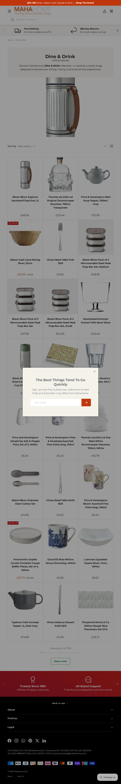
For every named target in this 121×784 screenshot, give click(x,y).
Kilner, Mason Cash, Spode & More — (60, 3)
